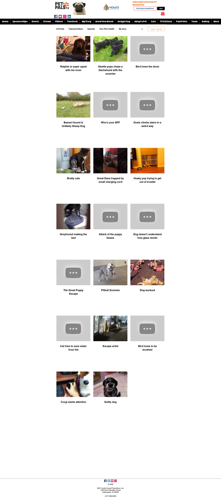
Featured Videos (76, 29)
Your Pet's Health (106, 29)
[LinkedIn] (69, 16)
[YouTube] (60, 16)
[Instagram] (64, 16)
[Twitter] (109, 481)
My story (122, 29)
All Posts (60, 29)
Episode (91, 29)
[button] (110, 7)
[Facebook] (55, 16)
